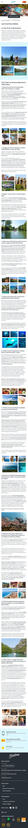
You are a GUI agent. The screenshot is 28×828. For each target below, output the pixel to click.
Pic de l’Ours (13, 265)
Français (5, 812)
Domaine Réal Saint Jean (18, 93)
